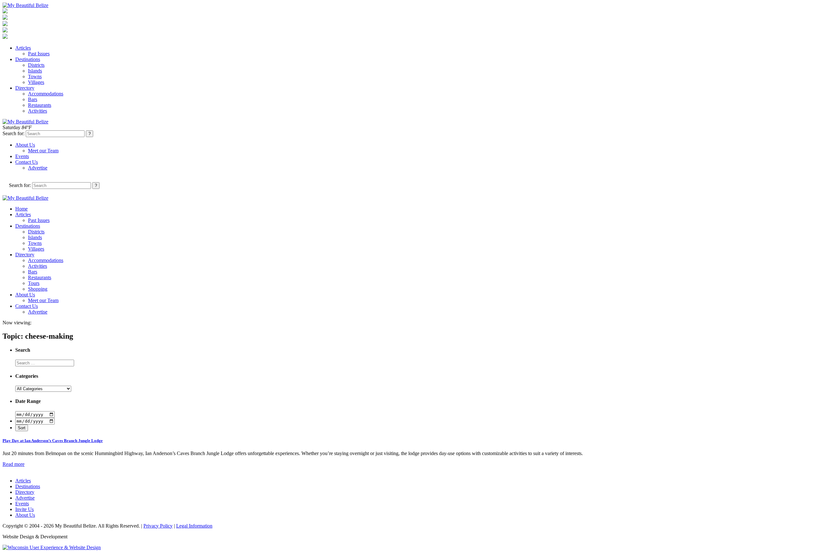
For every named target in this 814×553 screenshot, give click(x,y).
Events (22, 156)
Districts (36, 65)
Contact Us (26, 162)
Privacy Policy (158, 526)
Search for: (13, 133)
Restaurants (39, 105)
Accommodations (45, 93)
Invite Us (24, 509)
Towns (35, 76)
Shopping (37, 289)
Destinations (27, 59)
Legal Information (194, 526)
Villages (36, 82)
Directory (24, 88)
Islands (35, 70)
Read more (13, 464)
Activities (37, 111)
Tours (33, 283)
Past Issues (39, 53)
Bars (32, 99)
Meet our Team (43, 150)
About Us (25, 145)
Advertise (37, 167)
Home (21, 208)
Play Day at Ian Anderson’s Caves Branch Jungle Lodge (53, 440)
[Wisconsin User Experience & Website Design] (52, 547)
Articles (23, 48)
